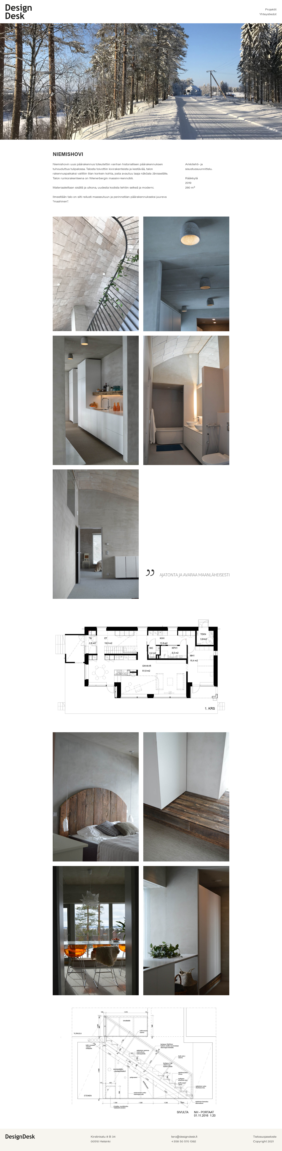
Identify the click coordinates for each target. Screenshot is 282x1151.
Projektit (270, 9)
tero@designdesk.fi (184, 1136)
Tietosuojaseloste (264, 1136)
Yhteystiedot (267, 14)
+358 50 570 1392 (183, 1141)
